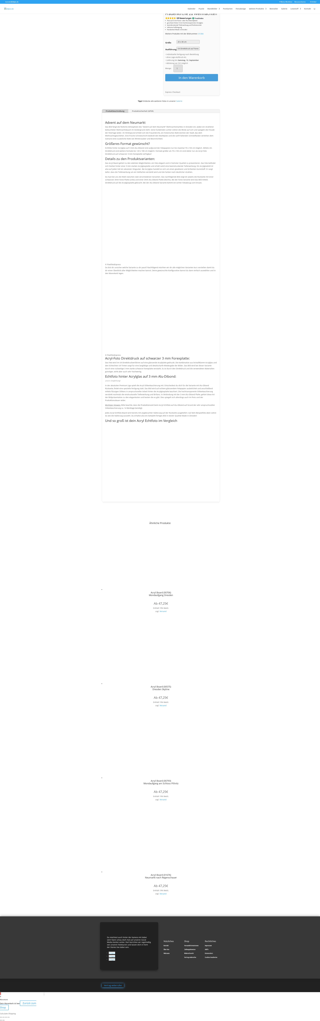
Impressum (208, 945)
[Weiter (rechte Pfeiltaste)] (3, 1020)
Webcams (167, 953)
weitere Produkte (256, 9)
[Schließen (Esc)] (9, 1017)
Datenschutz (209, 953)
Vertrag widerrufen (190, 957)
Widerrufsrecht (189, 953)
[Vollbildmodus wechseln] (3, 1017)
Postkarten (227, 9)
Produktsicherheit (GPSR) (143, 111)
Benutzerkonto (300, 2)
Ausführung (170, 49)
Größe (168, 42)
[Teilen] (6, 1017)
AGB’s (206, 949)
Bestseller (274, 9)
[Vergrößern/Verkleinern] (1, 1017)
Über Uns (166, 949)
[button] (184, 18)
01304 (200, 33)
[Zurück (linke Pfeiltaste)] (1, 1020)
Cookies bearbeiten (211, 957)
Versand (163, 611)
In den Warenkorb (192, 78)
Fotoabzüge (241, 9)
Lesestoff (294, 9)
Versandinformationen (191, 945)
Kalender (191, 9)
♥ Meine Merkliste (285, 2)
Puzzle (201, 9)
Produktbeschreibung (115, 111)
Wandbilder (212, 9)
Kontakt (307, 9)
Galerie (284, 9)
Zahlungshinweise (190, 949)
